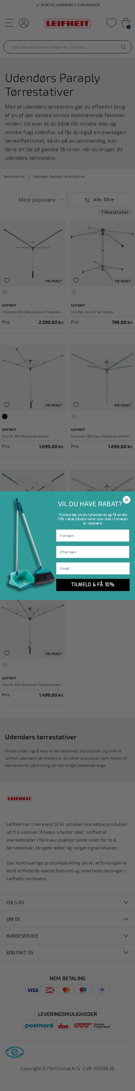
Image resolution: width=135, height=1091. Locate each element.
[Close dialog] (126, 500)
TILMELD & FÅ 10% (93, 585)
